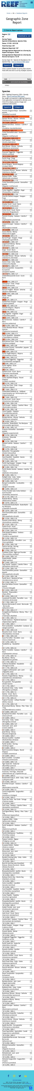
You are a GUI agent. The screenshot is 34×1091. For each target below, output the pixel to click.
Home (8, 13)
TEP (9, 34)
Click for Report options (14, 30)
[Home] (14, 4)
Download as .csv (24, 36)
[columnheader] (6, 79)
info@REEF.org (28, 1083)
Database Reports (21, 13)
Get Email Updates (17, 1080)
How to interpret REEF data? (20, 62)
